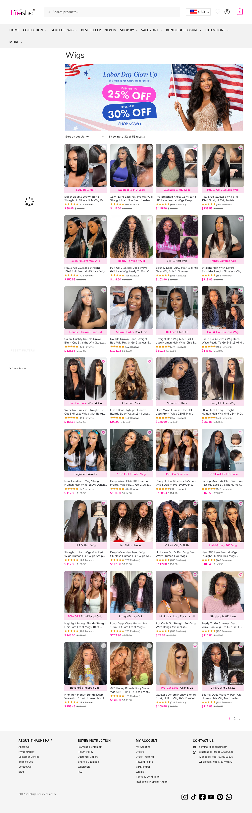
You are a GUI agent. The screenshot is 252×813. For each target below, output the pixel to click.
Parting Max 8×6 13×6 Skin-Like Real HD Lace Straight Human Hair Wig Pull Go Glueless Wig (222, 483)
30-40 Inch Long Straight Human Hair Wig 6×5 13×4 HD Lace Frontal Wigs (221, 412)
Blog (21, 771)
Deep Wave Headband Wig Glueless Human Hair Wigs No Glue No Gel (130, 554)
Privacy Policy (26, 751)
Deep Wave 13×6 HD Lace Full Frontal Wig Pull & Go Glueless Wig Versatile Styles (130, 483)
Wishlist (218, 11)
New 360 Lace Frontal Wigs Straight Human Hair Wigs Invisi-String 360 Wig (219, 554)
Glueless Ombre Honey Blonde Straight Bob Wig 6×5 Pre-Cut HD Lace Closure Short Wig (175, 696)
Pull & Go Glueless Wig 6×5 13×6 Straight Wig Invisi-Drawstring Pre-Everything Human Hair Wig (220, 198)
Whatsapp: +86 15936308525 (216, 751)
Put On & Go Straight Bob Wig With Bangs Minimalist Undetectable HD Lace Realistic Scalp (176, 625)
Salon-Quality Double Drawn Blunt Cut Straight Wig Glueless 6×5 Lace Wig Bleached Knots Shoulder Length (85, 341)
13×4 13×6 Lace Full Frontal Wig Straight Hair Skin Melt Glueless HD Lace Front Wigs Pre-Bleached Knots (131, 198)
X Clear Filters (18, 368)
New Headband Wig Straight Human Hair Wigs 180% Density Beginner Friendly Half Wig (85, 483)
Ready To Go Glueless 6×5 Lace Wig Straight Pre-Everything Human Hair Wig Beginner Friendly (176, 483)
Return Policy (85, 751)
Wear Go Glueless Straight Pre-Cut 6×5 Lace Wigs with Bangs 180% (84, 412)
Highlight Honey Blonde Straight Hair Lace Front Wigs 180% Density (85, 625)
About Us (24, 746)
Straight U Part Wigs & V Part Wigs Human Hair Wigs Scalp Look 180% (83, 554)
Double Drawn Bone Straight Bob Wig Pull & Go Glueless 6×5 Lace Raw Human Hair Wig (131, 341)
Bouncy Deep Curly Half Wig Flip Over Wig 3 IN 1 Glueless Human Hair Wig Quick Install (177, 269)
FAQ (80, 771)
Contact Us (25, 766)
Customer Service (29, 756)
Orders (140, 751)
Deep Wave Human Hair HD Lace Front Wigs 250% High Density (174, 412)
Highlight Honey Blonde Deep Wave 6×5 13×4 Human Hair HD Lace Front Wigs (85, 696)
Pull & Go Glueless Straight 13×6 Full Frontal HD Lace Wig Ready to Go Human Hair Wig (84, 269)
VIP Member (143, 766)
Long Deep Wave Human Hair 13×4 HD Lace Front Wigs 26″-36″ (129, 625)
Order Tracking (145, 756)
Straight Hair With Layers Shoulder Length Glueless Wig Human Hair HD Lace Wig (221, 269)
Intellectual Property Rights (152, 781)
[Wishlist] (103, 147)
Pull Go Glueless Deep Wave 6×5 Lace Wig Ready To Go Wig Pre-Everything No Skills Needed (131, 269)
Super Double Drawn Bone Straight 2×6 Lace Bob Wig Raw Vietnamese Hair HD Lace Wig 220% (85, 198)
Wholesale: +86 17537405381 (216, 761)
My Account (227, 11)
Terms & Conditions (148, 776)
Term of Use (26, 761)
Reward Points (144, 761)
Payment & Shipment (90, 746)
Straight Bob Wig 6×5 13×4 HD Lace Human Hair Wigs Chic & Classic (176, 341)
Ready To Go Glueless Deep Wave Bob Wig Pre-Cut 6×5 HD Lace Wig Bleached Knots (222, 625)
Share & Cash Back (89, 761)
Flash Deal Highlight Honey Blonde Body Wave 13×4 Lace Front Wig (129, 412)
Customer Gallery (88, 756)
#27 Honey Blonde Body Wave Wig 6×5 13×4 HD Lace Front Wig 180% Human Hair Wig (129, 690)
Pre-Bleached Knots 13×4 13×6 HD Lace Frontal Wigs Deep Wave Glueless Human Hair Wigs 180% (176, 198)
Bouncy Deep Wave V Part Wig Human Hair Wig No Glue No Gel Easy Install (221, 696)
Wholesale (84, 766)
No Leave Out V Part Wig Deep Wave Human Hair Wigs (176, 554)
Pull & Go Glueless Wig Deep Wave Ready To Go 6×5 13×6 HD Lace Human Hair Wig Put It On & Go (223, 341)
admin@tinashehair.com (212, 746)
